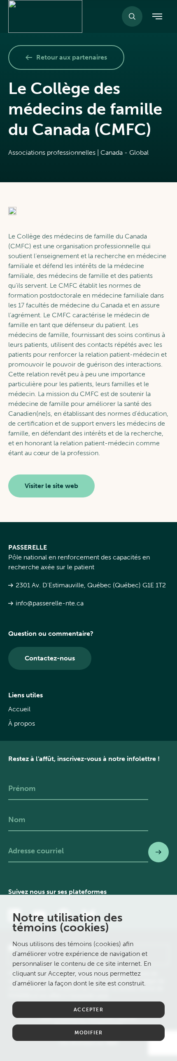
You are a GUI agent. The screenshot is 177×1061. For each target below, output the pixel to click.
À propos (21, 723)
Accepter (88, 1010)
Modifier (89, 1033)
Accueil (19, 709)
